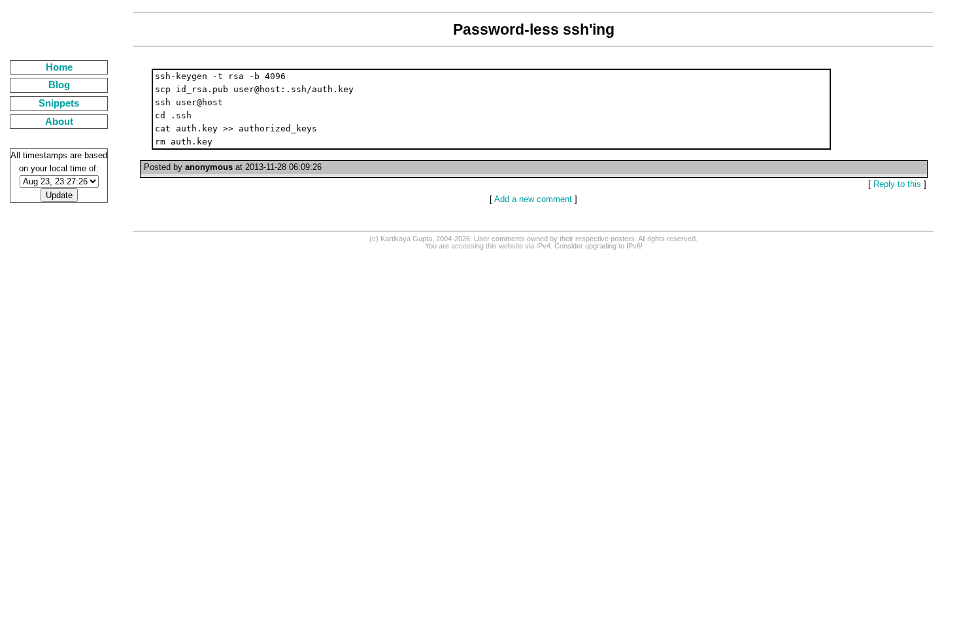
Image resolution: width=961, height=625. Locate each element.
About (59, 121)
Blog (59, 85)
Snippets (59, 103)
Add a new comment (533, 199)
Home (59, 67)
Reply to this (897, 184)
